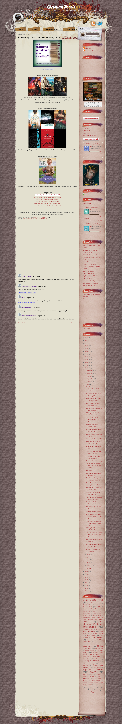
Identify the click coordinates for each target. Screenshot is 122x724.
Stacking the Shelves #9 (93, 511)
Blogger (92, 692)
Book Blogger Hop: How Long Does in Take (47, 203)
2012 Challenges (88, 203)
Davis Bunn (86, 613)
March (89, 562)
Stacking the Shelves (91, 661)
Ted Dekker (97, 667)
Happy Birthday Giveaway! (94, 461)
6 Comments (43, 217)
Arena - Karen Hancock (90, 299)
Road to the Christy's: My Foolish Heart (47, 201)
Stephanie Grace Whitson (89, 663)
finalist (99, 676)
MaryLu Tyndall (97, 644)
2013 (86, 365)
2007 (86, 582)
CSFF (98, 607)
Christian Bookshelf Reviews (91, 250)
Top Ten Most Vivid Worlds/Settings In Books (92, 420)
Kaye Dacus (91, 635)
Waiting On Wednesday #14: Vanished (47, 199)
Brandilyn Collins (87, 605)
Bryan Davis (98, 605)
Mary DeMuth (97, 642)
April (88, 560)
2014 (86, 362)
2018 (86, 351)
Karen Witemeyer (96, 633)
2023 (86, 337)
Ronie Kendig (94, 654)
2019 (86, 348)
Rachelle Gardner (89, 650)
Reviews (34, 29)
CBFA (84, 607)
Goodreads (86, 130)
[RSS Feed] (93, 23)
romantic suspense (93, 682)
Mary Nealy (86, 644)
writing (90, 684)
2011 (86, 571)
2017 (86, 354)
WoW (93, 672)
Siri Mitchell (96, 659)
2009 (86, 577)
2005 (86, 588)
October (89, 376)
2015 (86, 359)
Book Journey (50, 69)
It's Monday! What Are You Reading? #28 (39, 37)
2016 (86, 357)
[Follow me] (99, 23)
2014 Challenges (72, 29)
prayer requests (96, 680)
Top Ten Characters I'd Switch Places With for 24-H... (93, 389)
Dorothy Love (97, 615)
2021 (86, 343)
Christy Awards (97, 611)
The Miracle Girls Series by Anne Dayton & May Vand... (94, 523)
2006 (86, 585)
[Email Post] (49, 217)
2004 (86, 591)
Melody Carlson (88, 646)
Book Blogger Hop (93, 600)
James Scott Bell (88, 629)
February (90, 565)
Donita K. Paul (86, 615)
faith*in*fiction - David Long (91, 255)
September (90, 379)
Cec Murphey (86, 611)
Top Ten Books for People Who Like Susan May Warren (94, 535)
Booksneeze (94, 603)
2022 (86, 340)
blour (91, 674)
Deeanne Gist (97, 613)
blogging (85, 674)
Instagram (86, 128)
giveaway (86, 678)
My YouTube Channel (89, 135)
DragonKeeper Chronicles (89, 617)
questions (85, 682)
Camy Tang (85, 609)
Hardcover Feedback (89, 264)
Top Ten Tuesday (93, 669)
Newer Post (21, 323)
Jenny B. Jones (89, 631)
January (89, 568)
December (90, 370)
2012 (86, 368)
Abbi (90, 146)
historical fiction (96, 678)
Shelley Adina (96, 656)
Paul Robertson (99, 648)
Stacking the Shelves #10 (94, 439)
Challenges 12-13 (52, 29)
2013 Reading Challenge (93, 224)
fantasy (92, 676)
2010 (86, 574)
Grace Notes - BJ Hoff (89, 262)
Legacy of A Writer (88, 273)
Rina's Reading (87, 278)
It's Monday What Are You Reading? (35, 218)
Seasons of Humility (89, 280)
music (84, 680)
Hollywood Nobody (92, 619)
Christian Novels (61, 6)
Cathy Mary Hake (96, 609)
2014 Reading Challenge (93, 144)
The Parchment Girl (89, 285)
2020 (86, 346)
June (88, 554)
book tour (99, 674)
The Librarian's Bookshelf (90, 283)
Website (85, 115)
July (88, 384)
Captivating (86, 328)
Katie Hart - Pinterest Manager (91, 52)
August (89, 381)
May (88, 557)
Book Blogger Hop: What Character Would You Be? (93, 516)
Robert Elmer (94, 652)
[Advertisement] (92, 310)
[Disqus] (47, 248)
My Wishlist (86, 133)
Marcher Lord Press (92, 639)
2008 (86, 580)
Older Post (74, 323)
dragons (85, 676)
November (90, 373)
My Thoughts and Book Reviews (93, 276)
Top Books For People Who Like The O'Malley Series (94, 465)
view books (100, 156)
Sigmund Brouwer (87, 658)
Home (21, 29)
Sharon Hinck (86, 656)
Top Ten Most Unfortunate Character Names (47, 197)
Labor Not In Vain (88, 271)
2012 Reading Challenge (93, 207)
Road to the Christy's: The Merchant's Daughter (47, 206)
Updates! (89, 470)
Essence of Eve (87, 252)
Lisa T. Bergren (97, 637)
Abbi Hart (88, 48)
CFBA (90, 607)
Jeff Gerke (98, 629)
